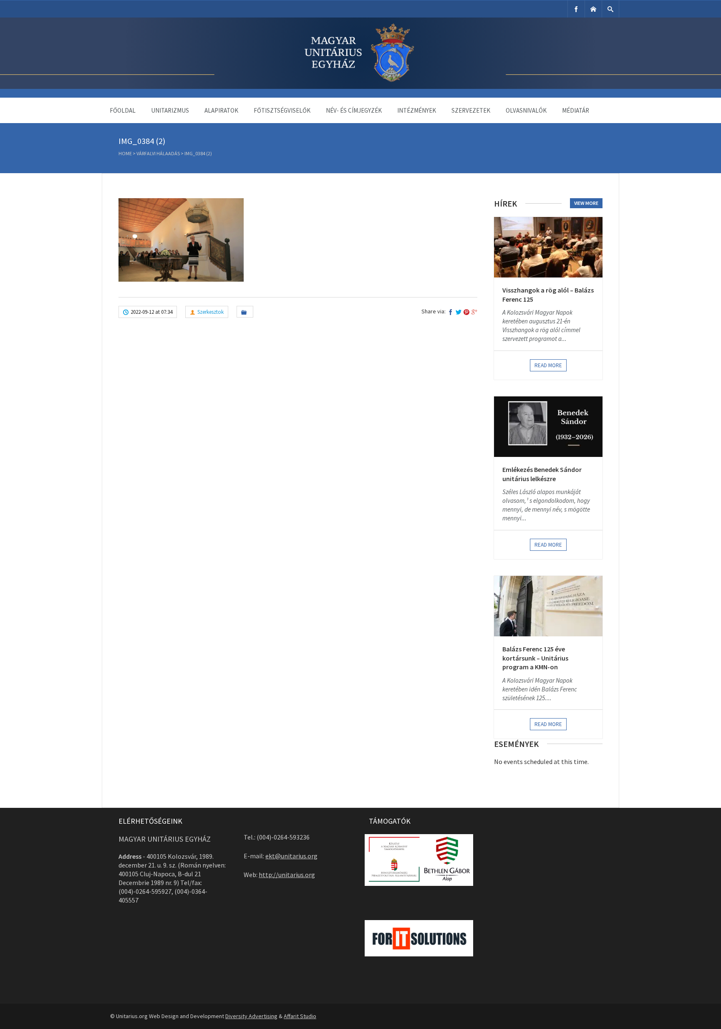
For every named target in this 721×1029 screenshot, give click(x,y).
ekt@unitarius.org (291, 856)
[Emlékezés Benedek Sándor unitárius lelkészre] (548, 426)
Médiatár (575, 110)
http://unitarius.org (287, 874)
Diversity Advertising (251, 1016)
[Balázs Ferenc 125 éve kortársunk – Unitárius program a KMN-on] (548, 606)
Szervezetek (470, 110)
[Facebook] (576, 9)
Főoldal (123, 110)
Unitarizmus (170, 110)
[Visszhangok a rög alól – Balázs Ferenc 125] (548, 247)
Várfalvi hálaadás (158, 153)
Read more (548, 365)
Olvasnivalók (526, 110)
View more (586, 203)
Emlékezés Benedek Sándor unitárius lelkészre (542, 474)
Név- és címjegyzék (354, 110)
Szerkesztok (210, 311)
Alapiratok (221, 110)
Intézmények (416, 110)
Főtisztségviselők (282, 110)
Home (125, 153)
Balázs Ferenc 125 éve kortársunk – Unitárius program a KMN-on (535, 658)
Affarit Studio (300, 1016)
